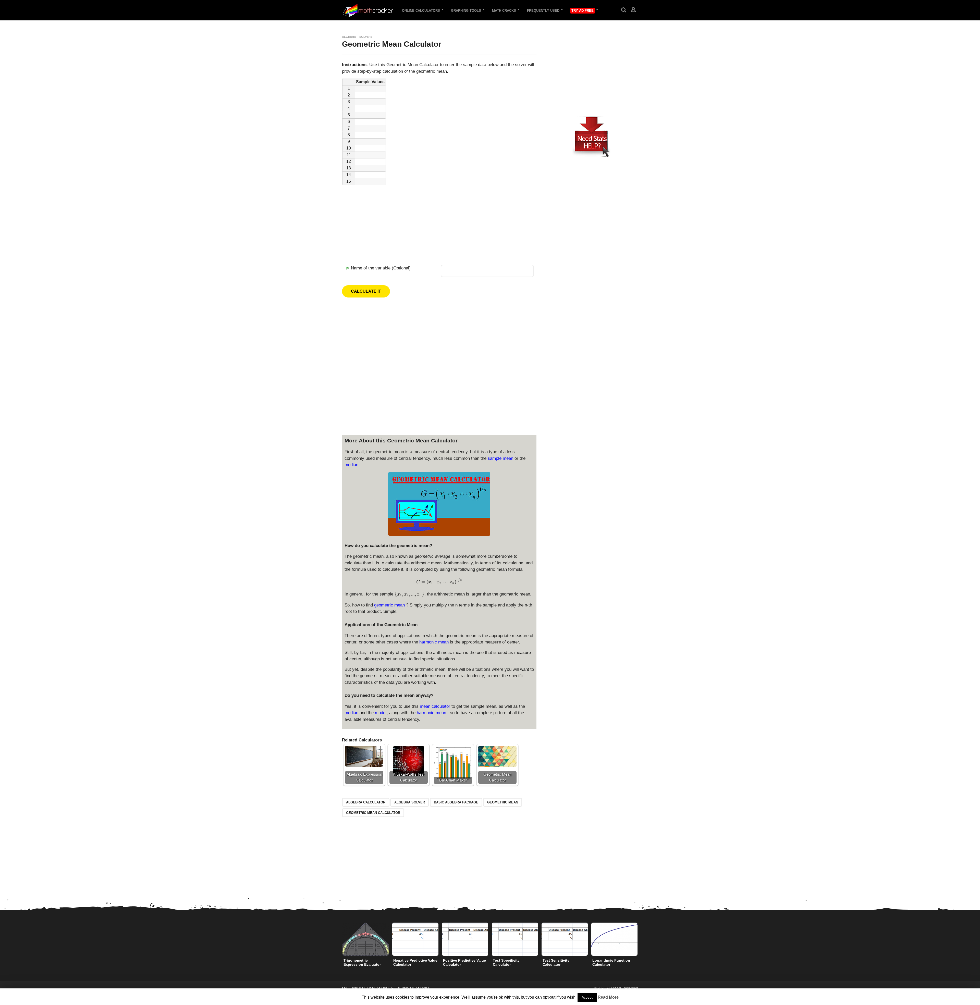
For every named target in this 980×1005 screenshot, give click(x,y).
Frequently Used (543, 11)
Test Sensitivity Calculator (556, 962)
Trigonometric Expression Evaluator (362, 962)
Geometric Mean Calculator (373, 813)
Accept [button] (587, 997)
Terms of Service (414, 988)
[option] (365, 946)
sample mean (501, 458)
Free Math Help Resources (367, 988)
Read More (608, 997)
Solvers (365, 36)
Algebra (349, 36)
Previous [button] (338, 939)
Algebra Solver (409, 802)
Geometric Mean (502, 802)
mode (381, 712)
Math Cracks (504, 11)
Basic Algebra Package (456, 802)
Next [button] (641, 939)
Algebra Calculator (365, 802)
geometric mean (390, 605)
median (352, 464)
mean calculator (435, 706)
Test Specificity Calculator (506, 962)
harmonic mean (434, 642)
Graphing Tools (466, 11)
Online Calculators (421, 11)
